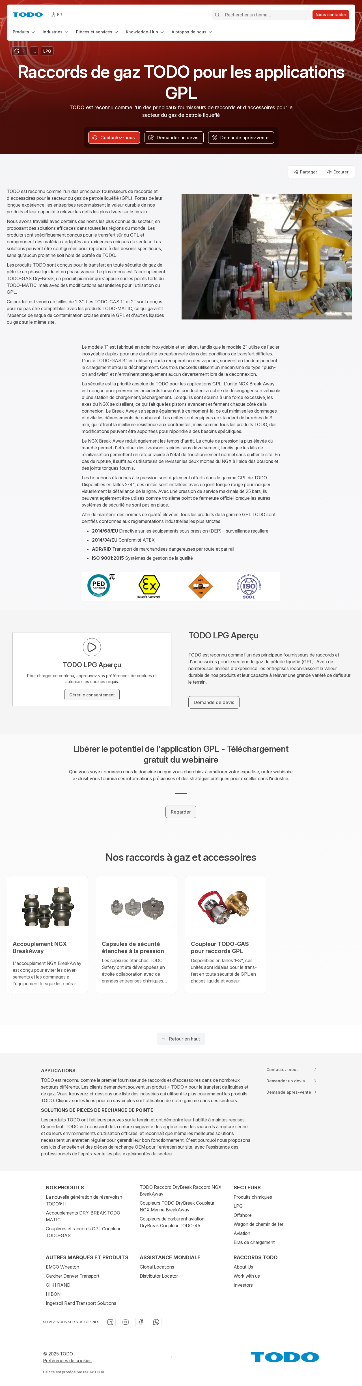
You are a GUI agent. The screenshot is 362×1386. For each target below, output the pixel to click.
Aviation (242, 1233)
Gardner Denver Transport (72, 1276)
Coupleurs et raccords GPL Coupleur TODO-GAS (83, 1232)
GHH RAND (58, 1285)
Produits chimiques (253, 1197)
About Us (243, 1267)
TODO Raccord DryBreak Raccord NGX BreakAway (180, 1190)
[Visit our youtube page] (125, 1322)
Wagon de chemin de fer (258, 1224)
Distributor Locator (159, 1276)
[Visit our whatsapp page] (156, 1322)
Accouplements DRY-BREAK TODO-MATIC (84, 1216)
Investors (243, 1285)
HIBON (53, 1294)
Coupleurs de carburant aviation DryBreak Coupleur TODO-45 (172, 1222)
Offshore (243, 1215)
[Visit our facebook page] (140, 1322)
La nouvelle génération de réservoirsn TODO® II (84, 1200)
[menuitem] (24, 32)
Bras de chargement (254, 1242)
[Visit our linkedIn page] (110, 1322)
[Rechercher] (217, 15)
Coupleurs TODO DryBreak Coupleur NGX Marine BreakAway (177, 1206)
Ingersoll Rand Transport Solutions (81, 1303)
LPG (238, 1206)
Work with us (247, 1276)
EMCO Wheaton (62, 1267)
